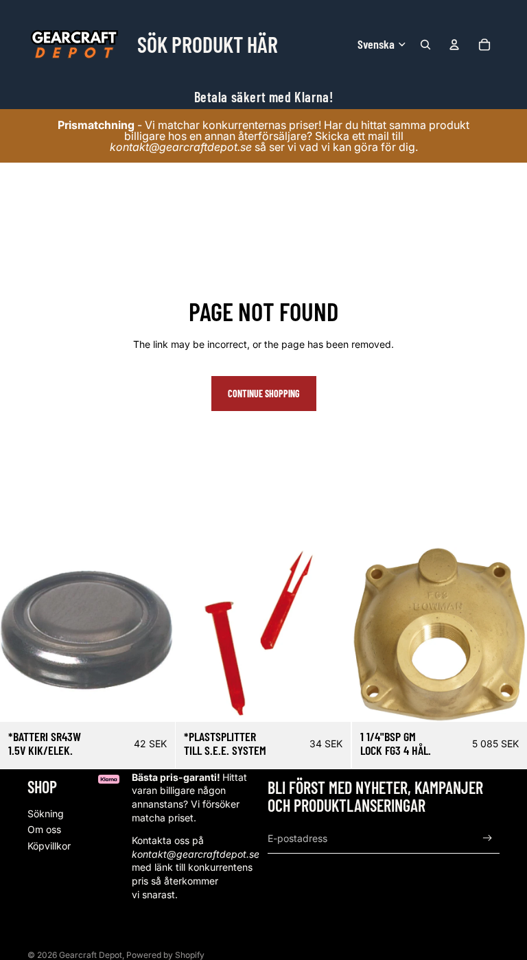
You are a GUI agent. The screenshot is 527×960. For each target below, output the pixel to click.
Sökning (45, 813)
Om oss (44, 829)
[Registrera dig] (488, 838)
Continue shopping (264, 393)
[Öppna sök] (425, 45)
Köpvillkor (49, 846)
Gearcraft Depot (90, 955)
